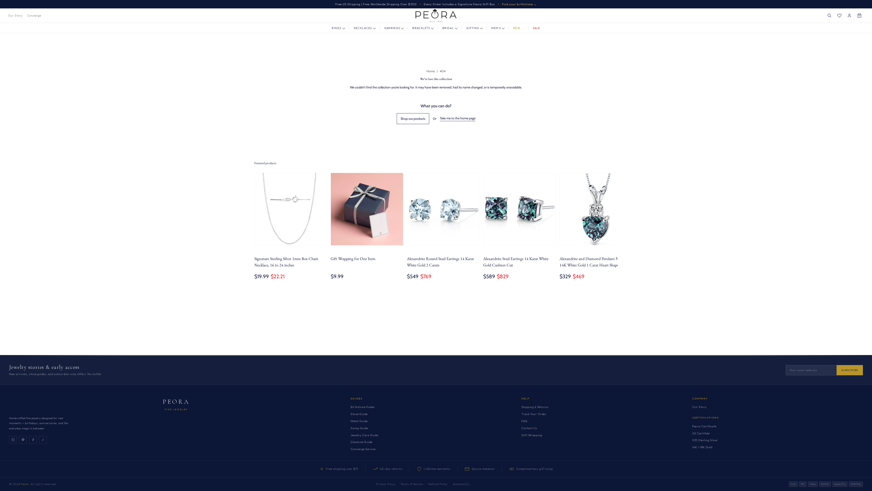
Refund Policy (438, 484)
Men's (496, 28)
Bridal (448, 28)
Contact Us (529, 428)
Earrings (392, 28)
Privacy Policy (385, 484)
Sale (536, 28)
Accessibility (461, 484)
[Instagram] (13, 440)
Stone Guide (359, 414)
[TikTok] (43, 440)
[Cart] (859, 15)
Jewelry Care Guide (364, 435)
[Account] (849, 15)
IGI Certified (701, 433)
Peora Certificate (704, 426)
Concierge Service (363, 449)
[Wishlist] (839, 15)
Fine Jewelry (176, 409)
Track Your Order (533, 414)
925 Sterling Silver (705, 440)
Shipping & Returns (534, 407)
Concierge (34, 15)
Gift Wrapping (531, 435)
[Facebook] (33, 440)
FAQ (524, 421)
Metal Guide (359, 421)
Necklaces (363, 28)
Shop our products (413, 119)
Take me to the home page (458, 118)
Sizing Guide (359, 428)
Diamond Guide (361, 442)
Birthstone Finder (363, 407)
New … (518, 28)
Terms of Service (412, 484)
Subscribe (849, 370)
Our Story (15, 15)
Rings (337, 28)
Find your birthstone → (519, 4)
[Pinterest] (23, 440)
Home (430, 71)
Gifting (472, 28)
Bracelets (421, 28)
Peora (176, 402)
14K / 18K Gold (702, 447)
